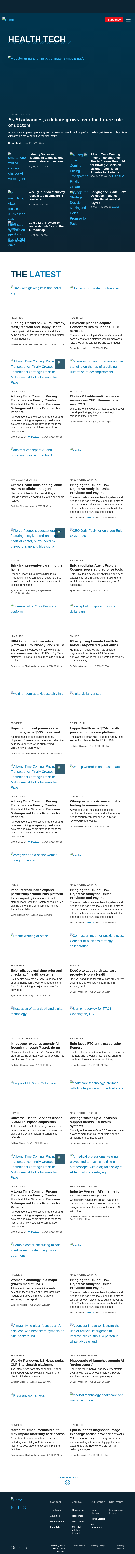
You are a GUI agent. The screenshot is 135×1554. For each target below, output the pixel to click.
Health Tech (17, 318)
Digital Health (18, 391)
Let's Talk (55, 1527)
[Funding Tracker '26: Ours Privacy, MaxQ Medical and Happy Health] (38, 290)
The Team (55, 1510)
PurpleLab (118, 176)
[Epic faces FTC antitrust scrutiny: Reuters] (97, 1011)
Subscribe (114, 19)
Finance (74, 636)
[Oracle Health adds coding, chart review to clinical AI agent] (38, 452)
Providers (76, 391)
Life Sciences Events (116, 1511)
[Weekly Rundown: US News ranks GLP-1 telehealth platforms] (38, 1331)
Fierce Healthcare (96, 1526)
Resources (77, 1515)
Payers (14, 885)
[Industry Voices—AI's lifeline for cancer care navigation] (97, 1164)
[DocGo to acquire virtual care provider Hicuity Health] (97, 941)
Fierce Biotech (98, 1518)
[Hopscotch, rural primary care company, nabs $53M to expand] (37, 693)
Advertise (55, 1515)
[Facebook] (19, 1507)
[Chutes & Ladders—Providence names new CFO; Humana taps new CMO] (97, 367)
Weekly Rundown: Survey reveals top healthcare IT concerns (47, 195)
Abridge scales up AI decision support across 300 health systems (93, 1122)
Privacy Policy (98, 1546)
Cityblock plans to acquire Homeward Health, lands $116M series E (94, 327)
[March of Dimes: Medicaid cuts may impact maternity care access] (29, 1395)
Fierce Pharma (95, 1511)
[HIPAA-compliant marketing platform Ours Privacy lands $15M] (38, 609)
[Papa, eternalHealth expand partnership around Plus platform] (38, 857)
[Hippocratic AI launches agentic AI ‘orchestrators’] (97, 1333)
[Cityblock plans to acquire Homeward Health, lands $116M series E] (95, 288)
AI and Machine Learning (21, 115)
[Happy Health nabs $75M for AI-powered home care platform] (86, 693)
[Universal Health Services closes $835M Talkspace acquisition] (33, 1083)
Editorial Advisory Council (76, 1530)
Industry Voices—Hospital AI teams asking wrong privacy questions (46, 158)
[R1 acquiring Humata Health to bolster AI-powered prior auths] (97, 609)
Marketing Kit (57, 1521)
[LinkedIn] (13, 1507)
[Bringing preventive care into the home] (38, 538)
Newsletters (78, 1510)
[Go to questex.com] (19, 1547)
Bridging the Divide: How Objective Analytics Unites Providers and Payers (90, 489)
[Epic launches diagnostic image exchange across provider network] (97, 1397)
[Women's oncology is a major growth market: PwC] (38, 1250)
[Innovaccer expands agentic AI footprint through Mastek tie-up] (38, 1011)
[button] (128, 20)
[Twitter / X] (25, 1507)
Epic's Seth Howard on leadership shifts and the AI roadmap (46, 226)
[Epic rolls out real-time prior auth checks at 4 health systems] (29, 936)
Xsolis (115, 207)
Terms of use (79, 1546)
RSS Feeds (78, 1521)
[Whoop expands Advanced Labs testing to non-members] (95, 766)
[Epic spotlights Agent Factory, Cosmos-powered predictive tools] (97, 533)
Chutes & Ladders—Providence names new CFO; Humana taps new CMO (94, 400)
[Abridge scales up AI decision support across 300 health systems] (97, 1085)
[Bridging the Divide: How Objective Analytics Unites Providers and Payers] (75, 450)
